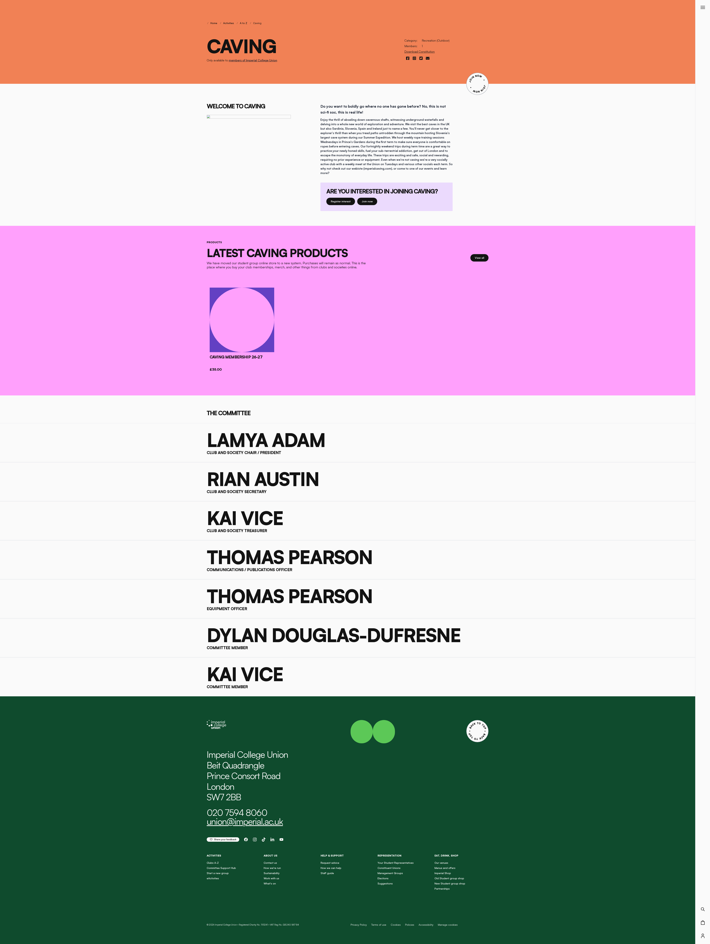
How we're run (272, 867)
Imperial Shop (443, 873)
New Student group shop (450, 883)
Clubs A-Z (213, 862)
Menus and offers (445, 867)
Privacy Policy (359, 924)
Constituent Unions (389, 867)
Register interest (343, 201)
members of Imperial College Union (253, 60)
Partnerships (442, 888)
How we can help (331, 867)
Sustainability (272, 873)
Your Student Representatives (396, 862)
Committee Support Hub (221, 867)
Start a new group (218, 873)
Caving (257, 23)
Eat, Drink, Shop (446, 855)
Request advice (330, 862)
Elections (383, 878)
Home (213, 23)
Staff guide (327, 873)
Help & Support (332, 855)
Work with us (271, 878)
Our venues (441, 862)
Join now (369, 201)
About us (270, 855)
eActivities (213, 878)
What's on (270, 883)
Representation (389, 855)
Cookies (396, 924)
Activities (228, 23)
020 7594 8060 (237, 812)
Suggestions (385, 883)
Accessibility (426, 924)
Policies (409, 924)
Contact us (270, 862)
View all (481, 257)
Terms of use (378, 924)
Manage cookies (448, 924)
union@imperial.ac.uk (245, 821)
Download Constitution (419, 51)
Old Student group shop (449, 878)
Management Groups (390, 873)
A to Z (243, 23)
